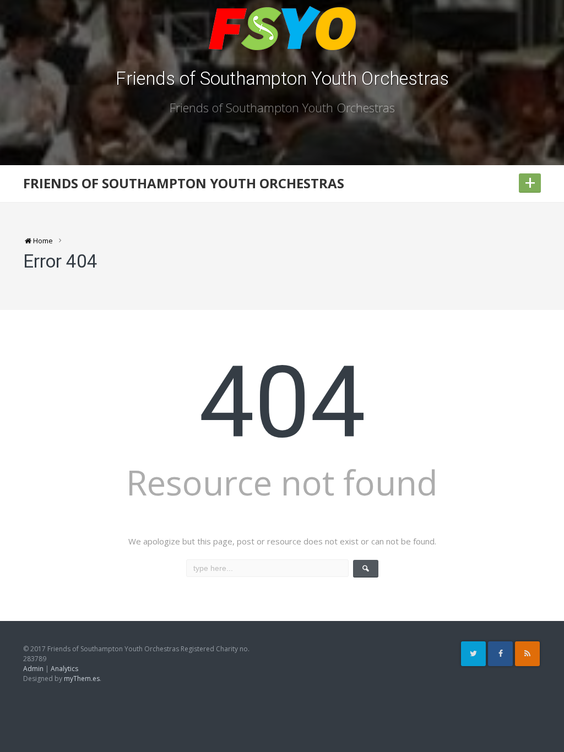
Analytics (64, 668)
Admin (33, 668)
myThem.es (82, 678)
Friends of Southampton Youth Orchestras (282, 78)
